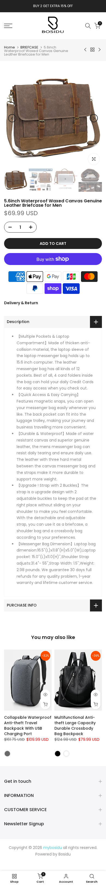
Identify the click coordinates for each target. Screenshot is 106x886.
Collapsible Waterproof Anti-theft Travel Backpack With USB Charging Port (27, 725)
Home (9, 47)
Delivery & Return (21, 303)
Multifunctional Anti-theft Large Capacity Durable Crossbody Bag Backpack (75, 725)
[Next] (94, 118)
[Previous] (12, 118)
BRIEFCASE (29, 47)
